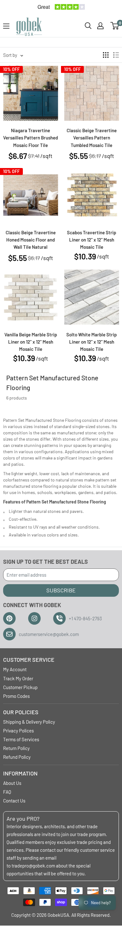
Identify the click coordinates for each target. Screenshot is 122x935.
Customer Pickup (20, 687)
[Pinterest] (9, 618)
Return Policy (16, 748)
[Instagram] (34, 618)
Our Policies (20, 712)
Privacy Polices (18, 730)
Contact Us (14, 800)
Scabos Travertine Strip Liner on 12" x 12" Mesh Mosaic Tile (91, 240)
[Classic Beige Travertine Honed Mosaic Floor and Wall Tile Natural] (30, 195)
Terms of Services (21, 739)
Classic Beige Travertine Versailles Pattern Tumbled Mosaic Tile (92, 138)
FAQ (7, 792)
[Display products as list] (116, 55)
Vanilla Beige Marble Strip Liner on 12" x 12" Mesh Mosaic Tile (30, 342)
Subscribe (61, 590)
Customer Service (28, 659)
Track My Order (18, 678)
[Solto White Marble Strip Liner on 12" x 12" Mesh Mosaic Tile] (91, 297)
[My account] (100, 25)
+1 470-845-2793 (85, 618)
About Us (12, 783)
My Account (15, 669)
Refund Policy (17, 757)
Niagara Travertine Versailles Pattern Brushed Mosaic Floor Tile (30, 138)
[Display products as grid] (106, 55)
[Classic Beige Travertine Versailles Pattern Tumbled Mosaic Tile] (91, 93)
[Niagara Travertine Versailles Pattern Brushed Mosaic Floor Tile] (30, 93)
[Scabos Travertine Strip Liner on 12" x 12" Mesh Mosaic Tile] (91, 195)
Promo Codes (16, 696)
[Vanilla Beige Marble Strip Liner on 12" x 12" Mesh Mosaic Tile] (30, 297)
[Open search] (88, 25)
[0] (115, 26)
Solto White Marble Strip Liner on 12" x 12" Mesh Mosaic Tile (91, 342)
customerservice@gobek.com (49, 634)
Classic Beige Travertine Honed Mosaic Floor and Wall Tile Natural (31, 240)
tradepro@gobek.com (33, 865)
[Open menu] (6, 26)
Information (20, 773)
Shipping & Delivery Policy (29, 722)
